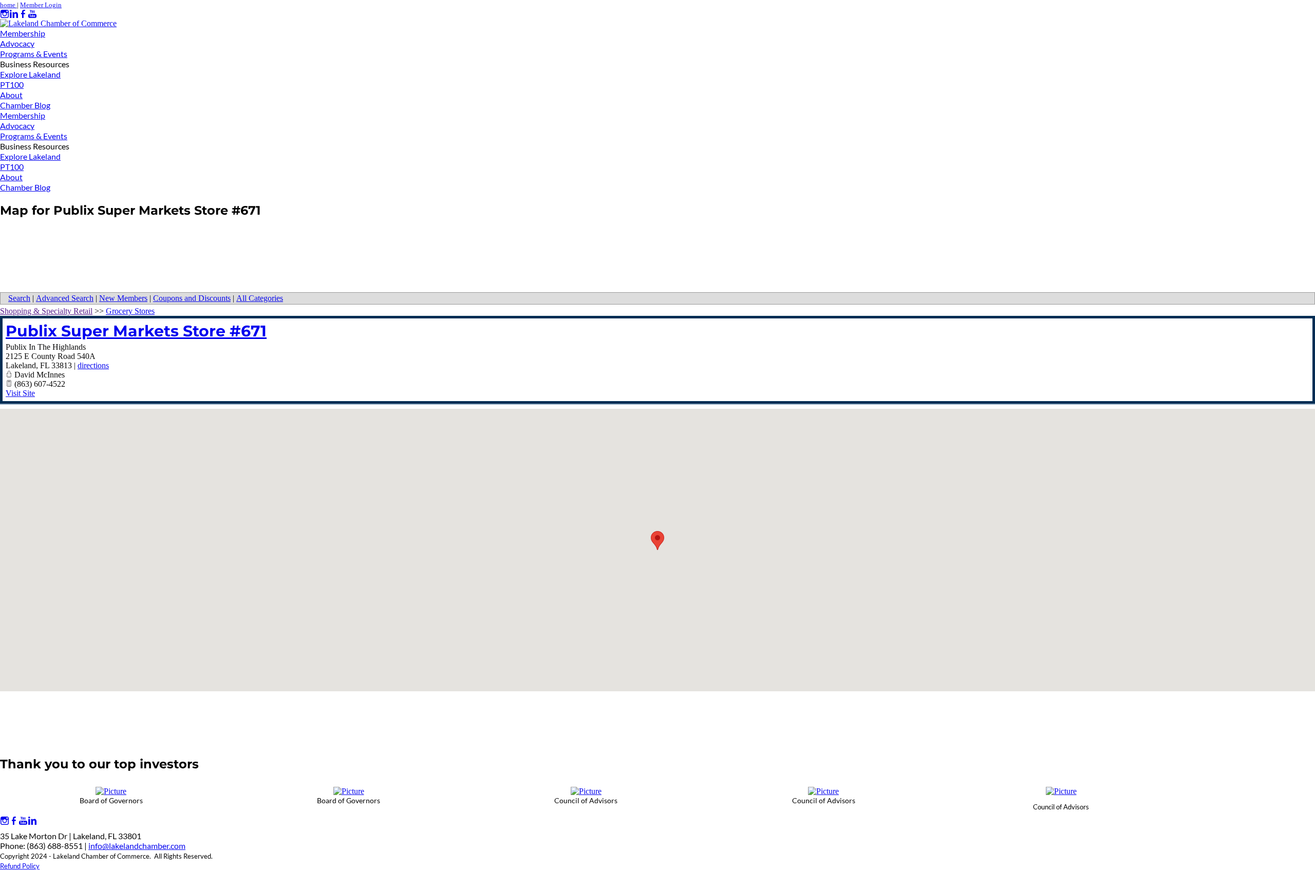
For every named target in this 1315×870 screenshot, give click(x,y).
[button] (657, 540)
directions (93, 365)
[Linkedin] (14, 14)
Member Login (41, 5)
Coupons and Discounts (192, 298)
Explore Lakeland (30, 74)
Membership (22, 33)
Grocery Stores (130, 311)
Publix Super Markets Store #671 (136, 331)
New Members (123, 298)
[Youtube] (32, 14)
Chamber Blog (25, 105)
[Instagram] (5, 14)
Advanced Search (64, 298)
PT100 (12, 84)
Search (19, 298)
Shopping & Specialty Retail (46, 311)
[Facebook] (23, 14)
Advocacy (17, 43)
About (11, 95)
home (8, 5)
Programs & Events (33, 54)
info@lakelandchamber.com (136, 845)
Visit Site (20, 393)
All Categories (259, 298)
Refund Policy (20, 866)
